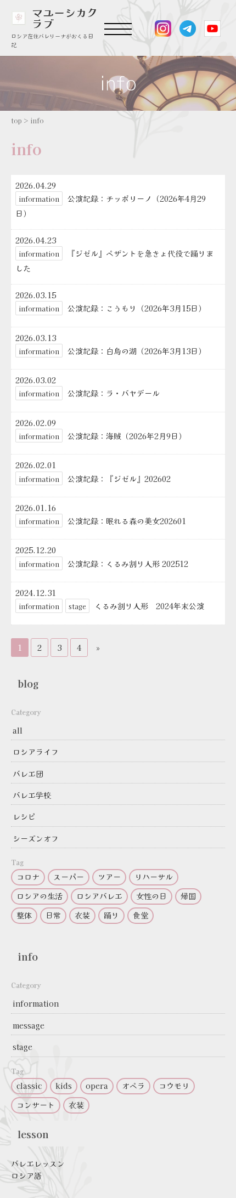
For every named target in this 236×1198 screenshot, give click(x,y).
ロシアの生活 (39, 895)
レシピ (24, 816)
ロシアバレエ (99, 895)
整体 (24, 915)
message (28, 1025)
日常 (53, 915)
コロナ (28, 876)
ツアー (109, 876)
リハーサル (153, 876)
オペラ (133, 1085)
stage (22, 1046)
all (18, 730)
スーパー (68, 876)
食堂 (140, 915)
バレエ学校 (32, 795)
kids (63, 1085)
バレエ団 (28, 773)
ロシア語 (26, 1175)
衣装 (82, 915)
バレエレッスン (38, 1163)
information (36, 1003)
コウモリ (174, 1085)
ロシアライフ (36, 751)
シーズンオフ (36, 838)
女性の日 (151, 895)
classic (29, 1085)
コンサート (35, 1104)
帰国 (188, 895)
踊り (111, 915)
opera (97, 1085)
